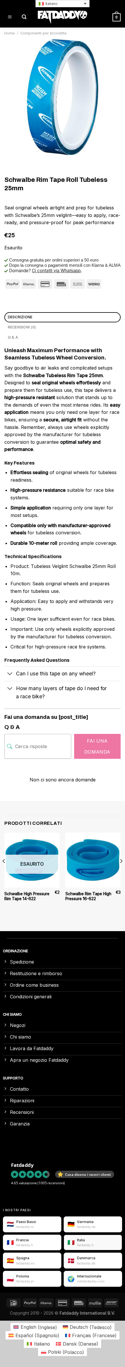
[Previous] (4, 872)
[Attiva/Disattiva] (10, 674)
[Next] (121, 872)
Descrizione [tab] (20, 317)
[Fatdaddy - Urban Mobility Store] (62, 17)
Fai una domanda (97, 746)
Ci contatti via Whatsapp (56, 270)
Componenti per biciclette (43, 33)
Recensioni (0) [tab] (22, 327)
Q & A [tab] (13, 337)
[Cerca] (24, 17)
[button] (62, 3)
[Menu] (10, 17)
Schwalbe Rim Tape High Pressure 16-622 (88, 896)
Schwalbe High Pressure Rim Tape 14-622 (26, 896)
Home (9, 33)
